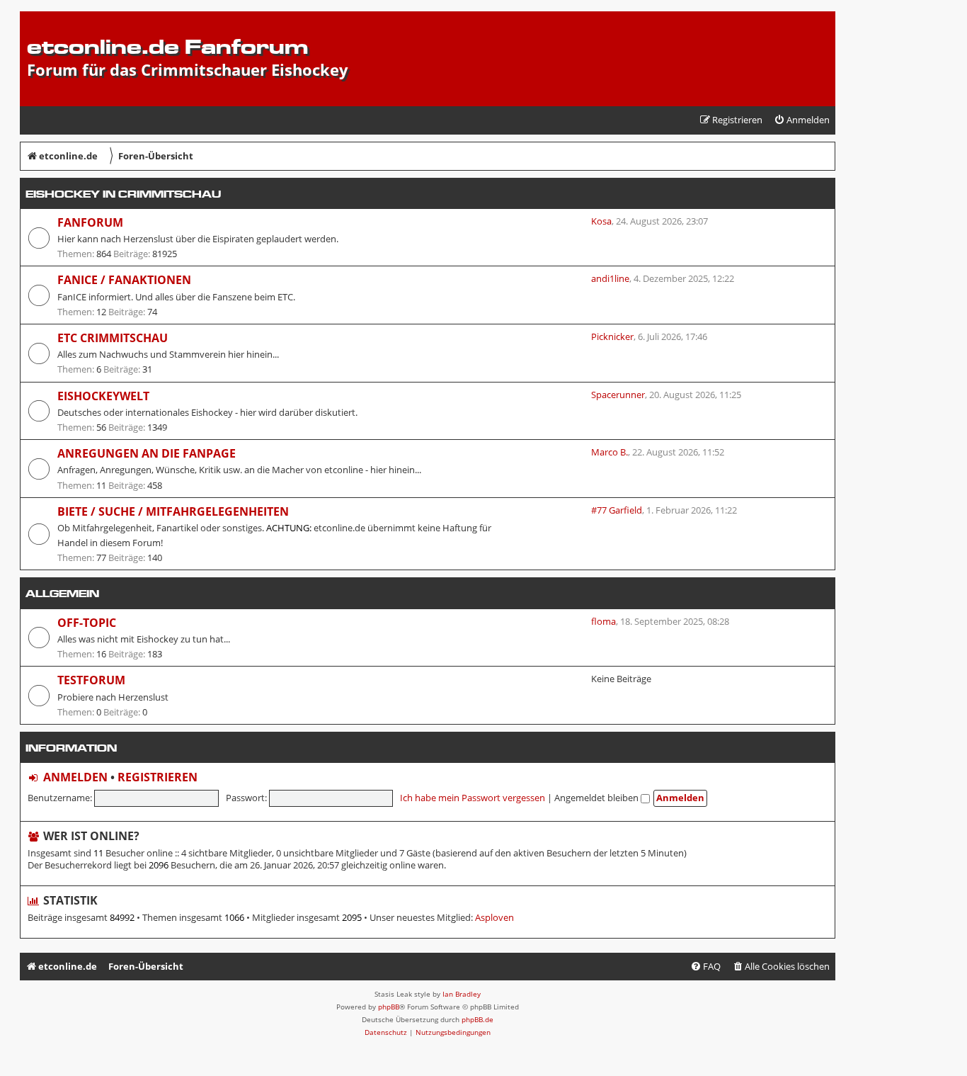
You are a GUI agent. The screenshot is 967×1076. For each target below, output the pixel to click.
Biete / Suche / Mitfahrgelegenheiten (173, 511)
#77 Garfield (616, 510)
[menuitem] (801, 120)
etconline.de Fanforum (167, 46)
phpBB (388, 1007)
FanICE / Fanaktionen (124, 280)
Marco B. (609, 452)
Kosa (601, 221)
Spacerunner (618, 394)
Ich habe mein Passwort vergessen (472, 797)
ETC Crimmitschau (112, 338)
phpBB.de (477, 1019)
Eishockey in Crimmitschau (123, 193)
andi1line (610, 278)
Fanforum (90, 222)
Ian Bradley (461, 994)
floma (603, 621)
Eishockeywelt (103, 396)
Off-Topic (86, 622)
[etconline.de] (35, 18)
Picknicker (612, 336)
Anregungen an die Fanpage (146, 453)
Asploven (494, 918)
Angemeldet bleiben (597, 797)
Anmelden (75, 777)
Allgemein (62, 593)
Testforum (91, 680)
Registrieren (158, 777)
